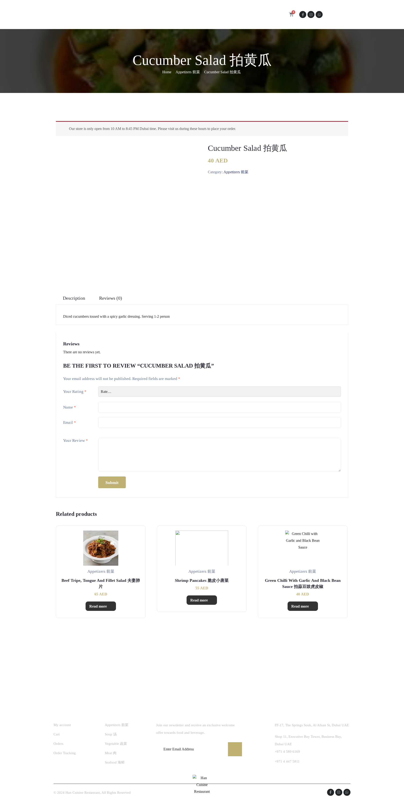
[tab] (74, 298)
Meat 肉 (110, 753)
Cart (57, 734)
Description (74, 298)
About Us (151, 14)
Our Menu (176, 14)
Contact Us (206, 14)
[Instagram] (310, 14)
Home (130, 14)
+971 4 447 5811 (287, 761)
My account (62, 725)
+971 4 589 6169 (287, 751)
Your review (75, 440)
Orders (58, 743)
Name (69, 407)
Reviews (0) (110, 298)
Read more (98, 606)
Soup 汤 (111, 734)
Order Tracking (65, 753)
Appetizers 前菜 (188, 72)
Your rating (75, 391)
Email (69, 422)
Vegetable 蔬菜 (116, 743)
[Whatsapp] (319, 14)
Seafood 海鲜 (115, 762)
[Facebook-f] (302, 14)
